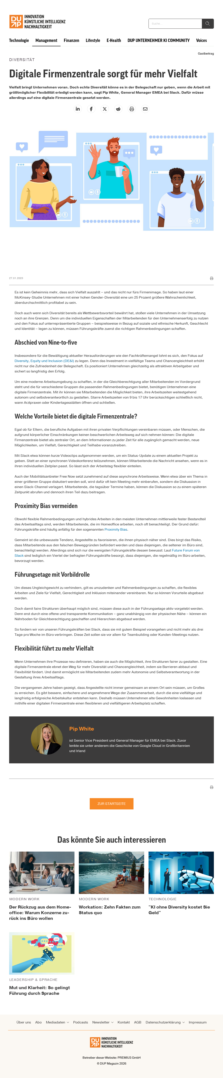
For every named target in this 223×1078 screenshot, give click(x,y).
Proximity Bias (116, 529)
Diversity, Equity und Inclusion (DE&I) (44, 361)
